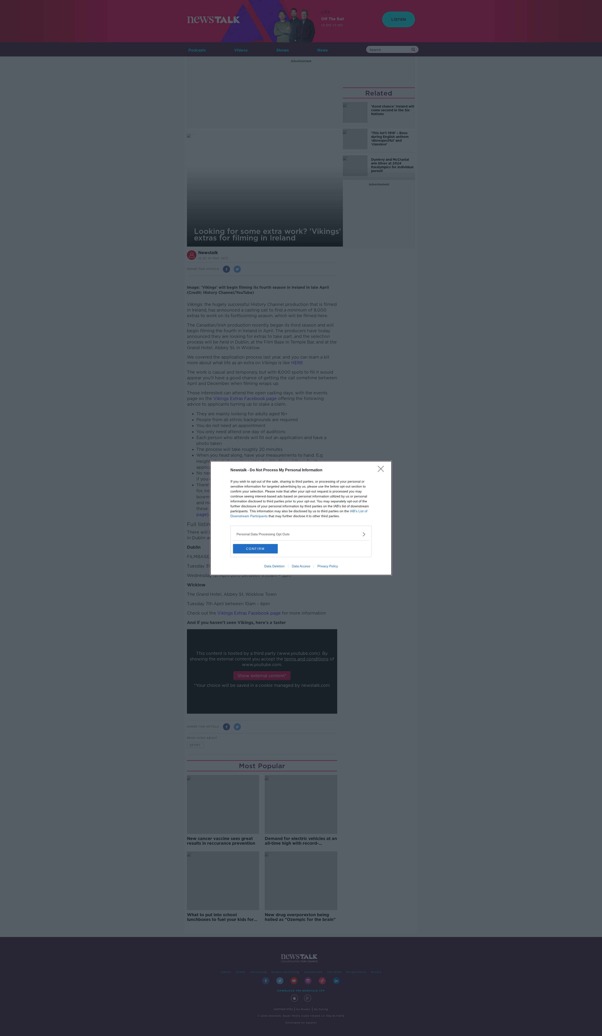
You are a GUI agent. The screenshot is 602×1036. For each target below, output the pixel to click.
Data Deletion (274, 566)
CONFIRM (255, 549)
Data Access (301, 566)
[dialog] (301, 518)
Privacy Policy (327, 566)
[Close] (382, 470)
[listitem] (301, 534)
